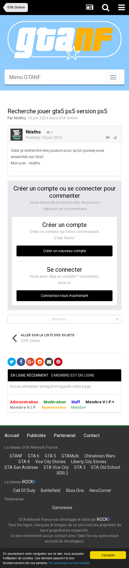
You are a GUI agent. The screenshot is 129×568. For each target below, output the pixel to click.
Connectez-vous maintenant (64, 296)
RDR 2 (62, 473)
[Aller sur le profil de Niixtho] (16, 135)
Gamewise (62, 507)
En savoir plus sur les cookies (69, 562)
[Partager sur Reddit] (39, 362)
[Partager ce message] (115, 138)
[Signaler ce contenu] (108, 138)
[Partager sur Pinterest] (58, 362)
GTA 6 (33, 455)
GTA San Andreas (21, 467)
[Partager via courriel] (49, 362)
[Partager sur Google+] (30, 362)
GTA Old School (105, 467)
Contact (92, 435)
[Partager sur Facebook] (21, 362)
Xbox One (75, 490)
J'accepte (108, 555)
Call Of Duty (24, 490)
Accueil (11, 435)
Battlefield (50, 490)
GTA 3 (80, 467)
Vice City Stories (50, 461)
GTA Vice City (56, 467)
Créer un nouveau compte (64, 251)
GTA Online (67, 118)
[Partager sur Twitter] (12, 362)
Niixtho (20, 118)
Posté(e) (44, 137)
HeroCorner (100, 490)
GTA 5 (50, 455)
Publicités (36, 435)
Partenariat (65, 435)
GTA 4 (24, 461)
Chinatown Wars (99, 455)
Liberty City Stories (88, 461)
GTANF (16, 455)
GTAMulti (70, 455)
